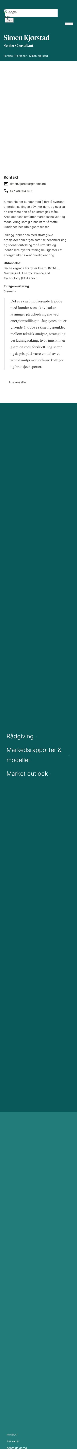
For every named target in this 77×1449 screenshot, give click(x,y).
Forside (8, 55)
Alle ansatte (17, 382)
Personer (21, 55)
